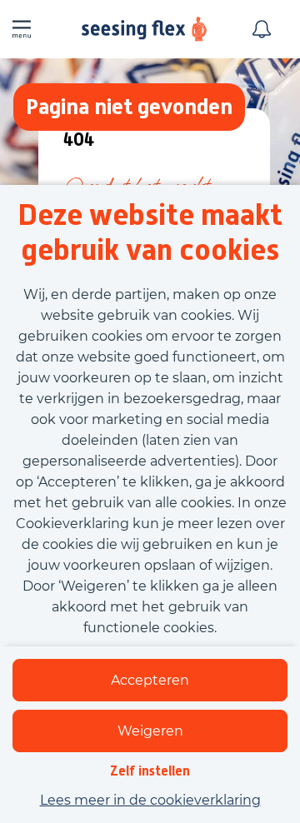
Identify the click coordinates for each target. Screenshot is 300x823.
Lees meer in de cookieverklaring (150, 800)
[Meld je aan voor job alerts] (261, 29)
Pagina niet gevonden (129, 106)
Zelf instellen (150, 771)
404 (78, 140)
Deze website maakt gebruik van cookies (150, 232)
